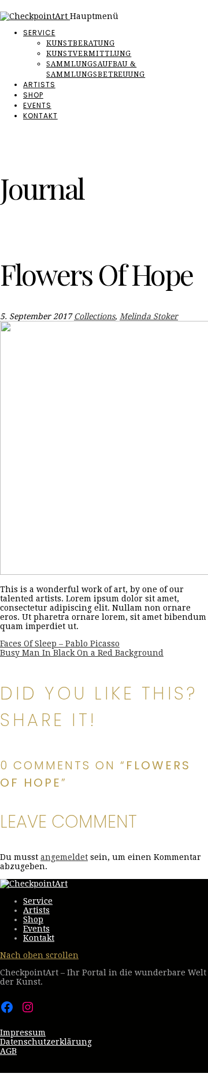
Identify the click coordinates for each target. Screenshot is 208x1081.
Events (37, 105)
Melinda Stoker (149, 316)
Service (39, 33)
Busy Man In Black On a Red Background (82, 652)
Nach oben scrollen (39, 955)
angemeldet (64, 857)
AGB (8, 1051)
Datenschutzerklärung (46, 1041)
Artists (39, 84)
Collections (94, 316)
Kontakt (40, 116)
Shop (33, 95)
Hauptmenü (94, 16)
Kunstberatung (80, 43)
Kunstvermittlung (88, 54)
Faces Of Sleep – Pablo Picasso (60, 643)
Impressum (23, 1032)
